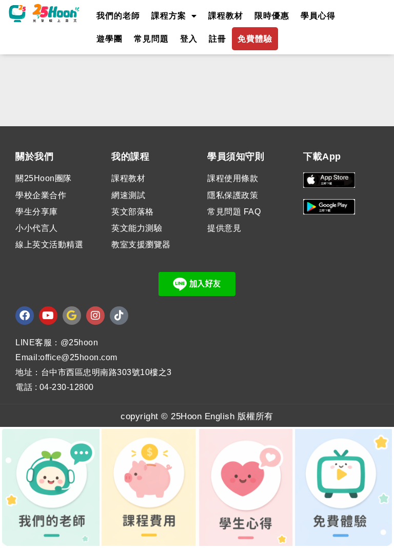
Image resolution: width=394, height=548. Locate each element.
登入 (189, 38)
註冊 (217, 38)
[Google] (72, 315)
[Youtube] (48, 315)
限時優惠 (271, 15)
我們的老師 (118, 15)
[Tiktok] (119, 315)
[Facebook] (24, 315)
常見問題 (151, 38)
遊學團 (109, 38)
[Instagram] (95, 315)
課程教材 (225, 15)
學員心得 (318, 15)
